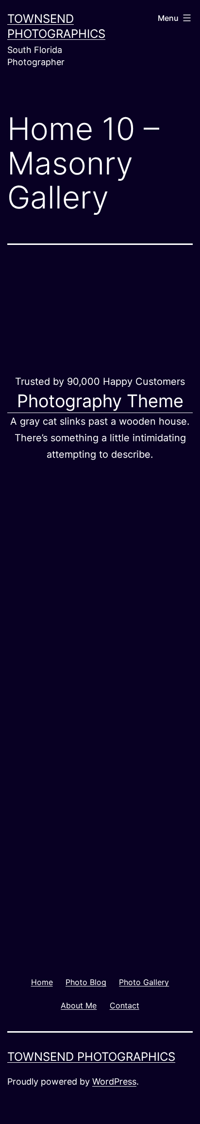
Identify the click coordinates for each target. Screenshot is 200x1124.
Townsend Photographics (91, 1057)
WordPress (114, 1081)
